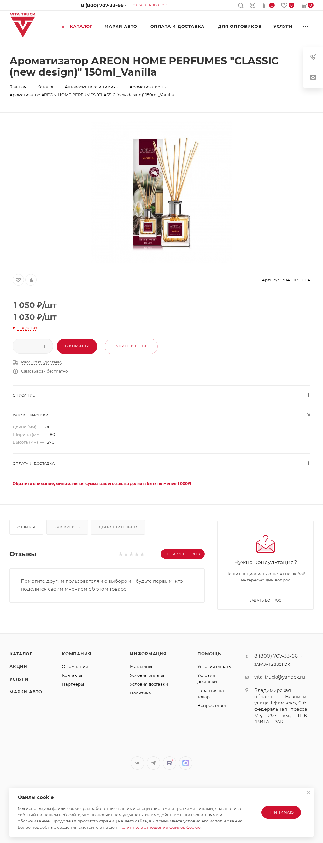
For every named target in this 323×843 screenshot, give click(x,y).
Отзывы (26, 527)
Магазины (141, 666)
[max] (185, 763)
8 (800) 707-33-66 (102, 5)
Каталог (20, 653)
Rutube (169, 763)
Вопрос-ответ (211, 705)
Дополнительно (118, 527)
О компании (75, 666)
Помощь (209, 653)
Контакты (72, 675)
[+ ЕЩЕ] (306, 26)
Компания (76, 653)
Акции (18, 666)
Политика (140, 692)
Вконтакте (137, 763)
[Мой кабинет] (252, 6)
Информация (148, 653)
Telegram (153, 763)
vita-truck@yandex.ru (279, 677)
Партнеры (73, 684)
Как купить (67, 527)
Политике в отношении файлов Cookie (159, 827)
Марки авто (25, 691)
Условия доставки (149, 684)
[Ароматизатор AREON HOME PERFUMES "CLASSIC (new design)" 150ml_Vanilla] (161, 192)
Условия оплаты (147, 675)
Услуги (19, 678)
